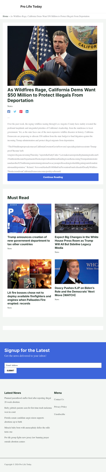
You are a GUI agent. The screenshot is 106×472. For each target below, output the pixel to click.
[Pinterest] (21, 111)
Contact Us (59, 399)
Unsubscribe (59, 414)
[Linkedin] (27, 111)
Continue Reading (53, 177)
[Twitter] (15, 111)
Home (5, 16)
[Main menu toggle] (99, 6)
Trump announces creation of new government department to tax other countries (28, 240)
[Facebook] (8, 111)
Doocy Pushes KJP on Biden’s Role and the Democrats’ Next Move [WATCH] (75, 291)
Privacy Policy (60, 406)
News (10, 106)
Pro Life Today (31, 6)
